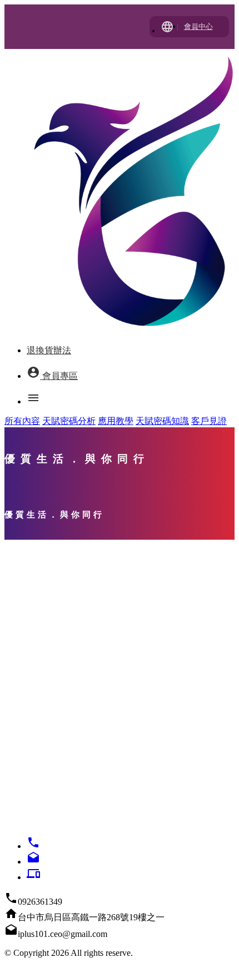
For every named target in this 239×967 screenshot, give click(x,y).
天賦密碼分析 (69, 421)
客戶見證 (209, 421)
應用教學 (115, 421)
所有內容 (22, 421)
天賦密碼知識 (162, 421)
